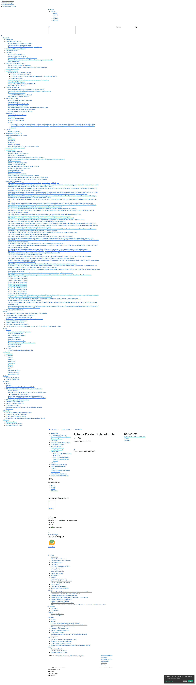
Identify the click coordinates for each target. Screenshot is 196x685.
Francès (55, 20)
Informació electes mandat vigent (60, 442)
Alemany (55, 19)
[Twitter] (60, 655)
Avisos (53, 485)
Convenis (53, 463)
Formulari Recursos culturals (59, 652)
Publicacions (54, 491)
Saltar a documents (8, 4)
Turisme (50, 612)
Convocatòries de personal (58, 474)
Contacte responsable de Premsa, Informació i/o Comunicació (69, 634)
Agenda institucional (57, 450)
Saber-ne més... (169, 681)
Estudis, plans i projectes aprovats (61, 643)
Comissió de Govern (56, 439)
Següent (55, 534)
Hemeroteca (54, 636)
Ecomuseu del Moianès (57, 616)
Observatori (51, 638)
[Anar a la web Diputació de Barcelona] (123, 677)
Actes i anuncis (66, 429)
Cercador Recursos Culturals (59, 651)
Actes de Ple (78, 429)
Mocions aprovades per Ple (59, 464)
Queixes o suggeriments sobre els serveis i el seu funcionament (69, 597)
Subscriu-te (51, 547)
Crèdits (103, 665)
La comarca (54, 608)
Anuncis (55, 461)
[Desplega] (58, 429)
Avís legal (104, 657)
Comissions (54, 441)
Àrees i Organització (57, 446)
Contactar (51, 9)
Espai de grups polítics (57, 444)
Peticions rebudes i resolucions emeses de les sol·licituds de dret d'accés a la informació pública (78, 605)
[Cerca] (136, 27)
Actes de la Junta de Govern (61, 459)
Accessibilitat (105, 661)
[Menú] (1, 36)
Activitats (53, 621)
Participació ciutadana (57, 448)
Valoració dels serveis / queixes (60, 601)
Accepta (190, 681)
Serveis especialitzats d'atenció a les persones (64, 595)
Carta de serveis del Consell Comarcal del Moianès (65, 594)
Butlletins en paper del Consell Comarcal (62, 627)
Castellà (55, 15)
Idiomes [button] (53, 11)
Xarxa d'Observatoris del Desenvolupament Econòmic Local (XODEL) (70, 645)
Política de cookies (106, 659)
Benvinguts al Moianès (57, 614)
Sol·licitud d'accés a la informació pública (62, 603)
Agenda (53, 489)
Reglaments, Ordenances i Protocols (61, 581)
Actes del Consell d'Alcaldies (61, 457)
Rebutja (185, 681)
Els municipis (54, 610)
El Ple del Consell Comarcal (58, 435)
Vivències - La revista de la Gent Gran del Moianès (65, 623)
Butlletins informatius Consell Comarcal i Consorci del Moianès (69, 625)
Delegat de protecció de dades (60, 475)
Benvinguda (54, 433)
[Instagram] (79, 655)
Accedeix (50, 509)
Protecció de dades (106, 655)
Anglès (55, 17)
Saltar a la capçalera (8, 1)
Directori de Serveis (56, 649)
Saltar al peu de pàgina (9, 6)
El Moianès (51, 606)
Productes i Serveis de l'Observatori (61, 641)
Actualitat (51, 617)
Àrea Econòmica (55, 472)
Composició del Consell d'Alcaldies (61, 437)
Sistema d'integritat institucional (60, 470)
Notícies (53, 487)
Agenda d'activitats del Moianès (60, 630)
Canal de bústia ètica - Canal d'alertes (61, 599)
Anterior (50, 534)
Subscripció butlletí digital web (60, 628)
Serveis (50, 590)
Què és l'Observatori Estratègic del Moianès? (64, 640)
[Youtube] (73, 655)
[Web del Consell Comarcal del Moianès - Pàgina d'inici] (62, 30)
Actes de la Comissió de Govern (62, 453)
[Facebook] (66, 655)
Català (55, 13)
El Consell (54, 429)
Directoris (51, 647)
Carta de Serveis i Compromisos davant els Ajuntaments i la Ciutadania (71, 592)
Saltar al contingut (7, 3)
